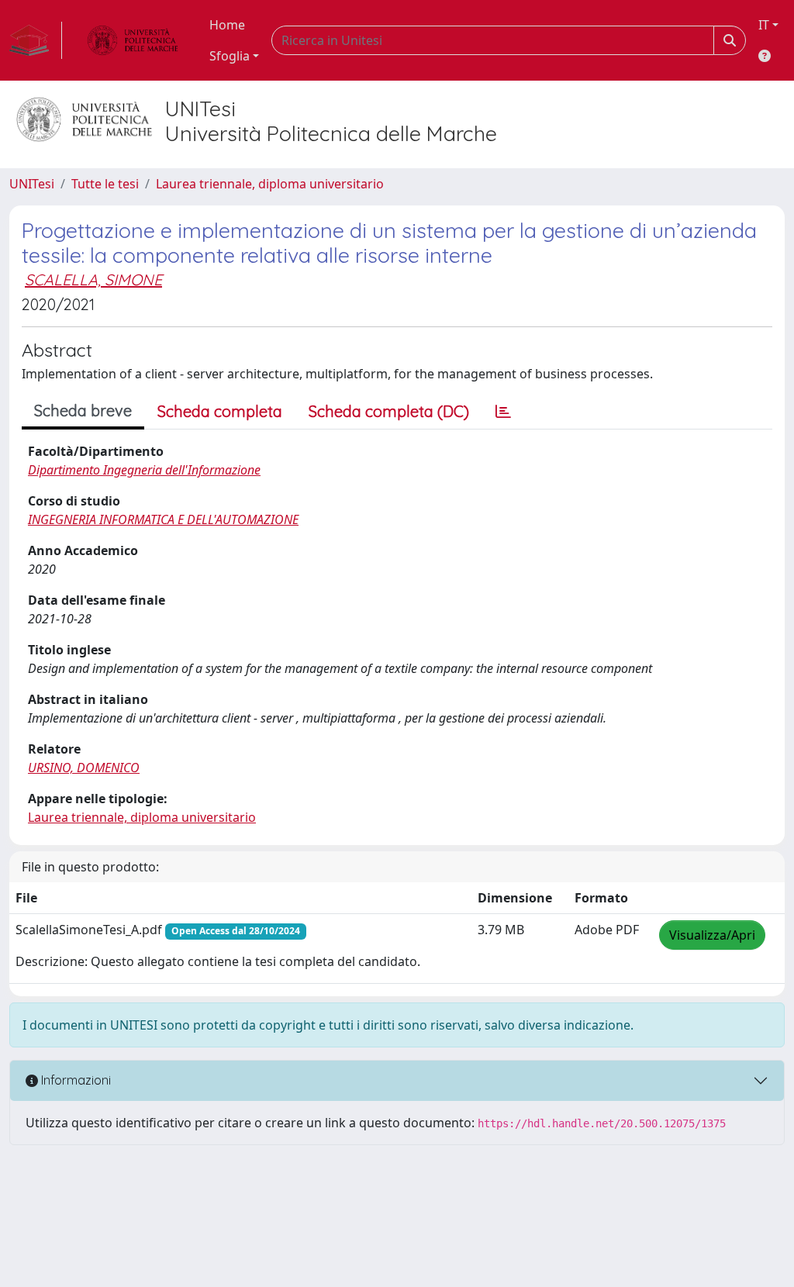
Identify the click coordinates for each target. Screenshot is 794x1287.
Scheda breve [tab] (83, 410)
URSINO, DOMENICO (84, 767)
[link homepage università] (132, 40)
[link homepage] (35, 40)
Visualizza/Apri (712, 935)
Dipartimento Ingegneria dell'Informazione (144, 469)
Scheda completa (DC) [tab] (389, 411)
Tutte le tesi (105, 183)
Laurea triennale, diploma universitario (270, 183)
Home (227, 24)
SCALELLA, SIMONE (93, 279)
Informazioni (74, 1080)
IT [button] (763, 24)
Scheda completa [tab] (219, 411)
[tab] (503, 411)
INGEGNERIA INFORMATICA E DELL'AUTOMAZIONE (163, 519)
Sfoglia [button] (229, 55)
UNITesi (31, 183)
